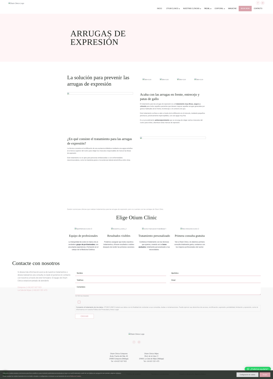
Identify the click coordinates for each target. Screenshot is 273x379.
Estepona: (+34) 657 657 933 (29, 287)
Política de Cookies (75, 376)
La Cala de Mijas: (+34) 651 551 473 (32, 290)
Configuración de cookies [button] (247, 374)
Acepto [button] (265, 374)
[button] (258, 369)
